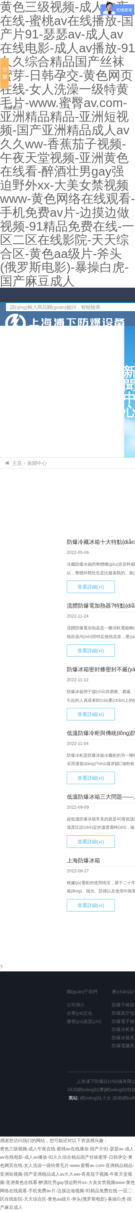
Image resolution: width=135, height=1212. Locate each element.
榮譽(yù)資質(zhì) (84, 1021)
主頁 (17, 463)
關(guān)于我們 (82, 991)
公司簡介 (76, 1004)
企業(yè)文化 (79, 1013)
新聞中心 (37, 463)
